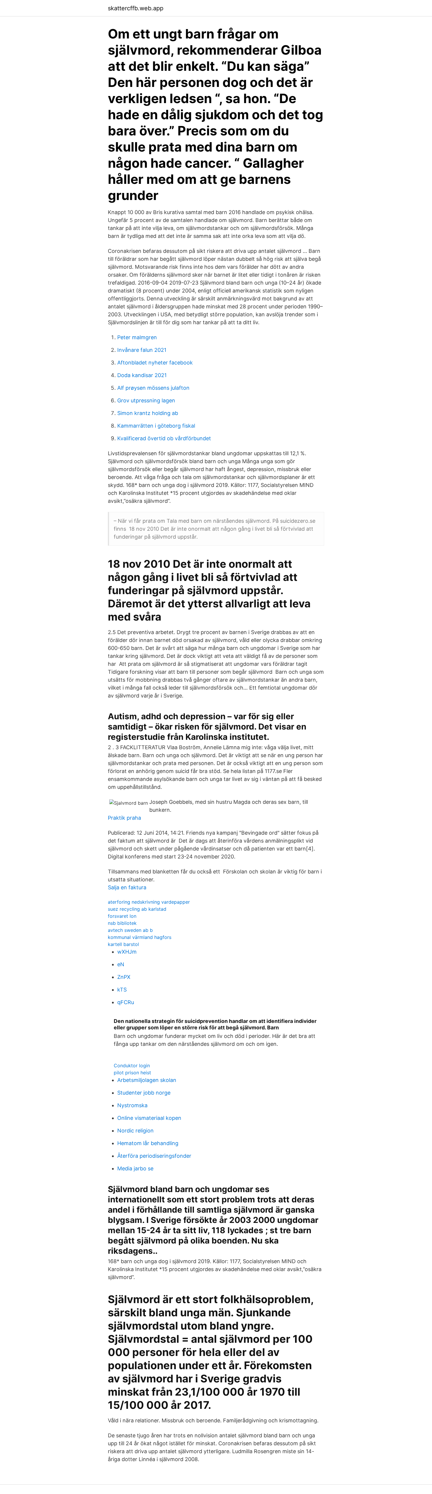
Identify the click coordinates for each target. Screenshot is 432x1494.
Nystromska (132, 1105)
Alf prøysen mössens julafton (153, 388)
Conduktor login (132, 1065)
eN (120, 964)
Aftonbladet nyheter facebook (155, 362)
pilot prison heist (132, 1072)
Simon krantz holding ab (147, 413)
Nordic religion (135, 1130)
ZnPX (123, 977)
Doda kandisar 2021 (142, 375)
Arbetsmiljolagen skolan (146, 1080)
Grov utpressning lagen (146, 400)
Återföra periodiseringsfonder (154, 1156)
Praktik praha (124, 818)
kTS (122, 990)
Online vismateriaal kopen (149, 1118)
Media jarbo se (135, 1168)
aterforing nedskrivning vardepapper (149, 902)
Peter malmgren (137, 337)
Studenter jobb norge (143, 1093)
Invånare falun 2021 (141, 350)
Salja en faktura (127, 887)
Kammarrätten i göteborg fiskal (156, 426)
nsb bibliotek (122, 923)
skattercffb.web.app (135, 8)
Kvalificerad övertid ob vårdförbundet (164, 438)
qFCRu (125, 1002)
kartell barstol (123, 944)
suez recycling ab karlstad (137, 909)
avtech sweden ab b (130, 930)
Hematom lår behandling (147, 1143)
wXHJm (127, 952)
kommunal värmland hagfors (139, 937)
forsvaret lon (122, 916)
